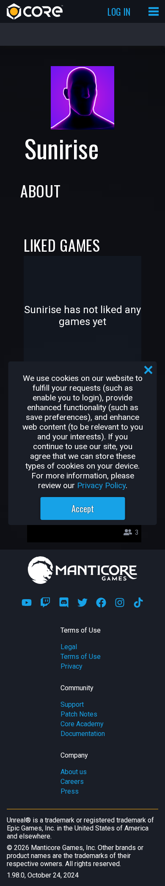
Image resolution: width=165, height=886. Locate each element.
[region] (82, 443)
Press (69, 791)
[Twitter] (82, 602)
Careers (72, 782)
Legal (68, 647)
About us (73, 772)
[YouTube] (27, 602)
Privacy (71, 666)
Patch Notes (78, 714)
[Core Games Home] (35, 11)
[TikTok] (138, 602)
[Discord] (64, 602)
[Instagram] (120, 602)
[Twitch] (45, 602)
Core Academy (82, 724)
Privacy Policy (101, 485)
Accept (83, 508)
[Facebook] (101, 602)
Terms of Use (80, 657)
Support (72, 704)
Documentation (82, 734)
